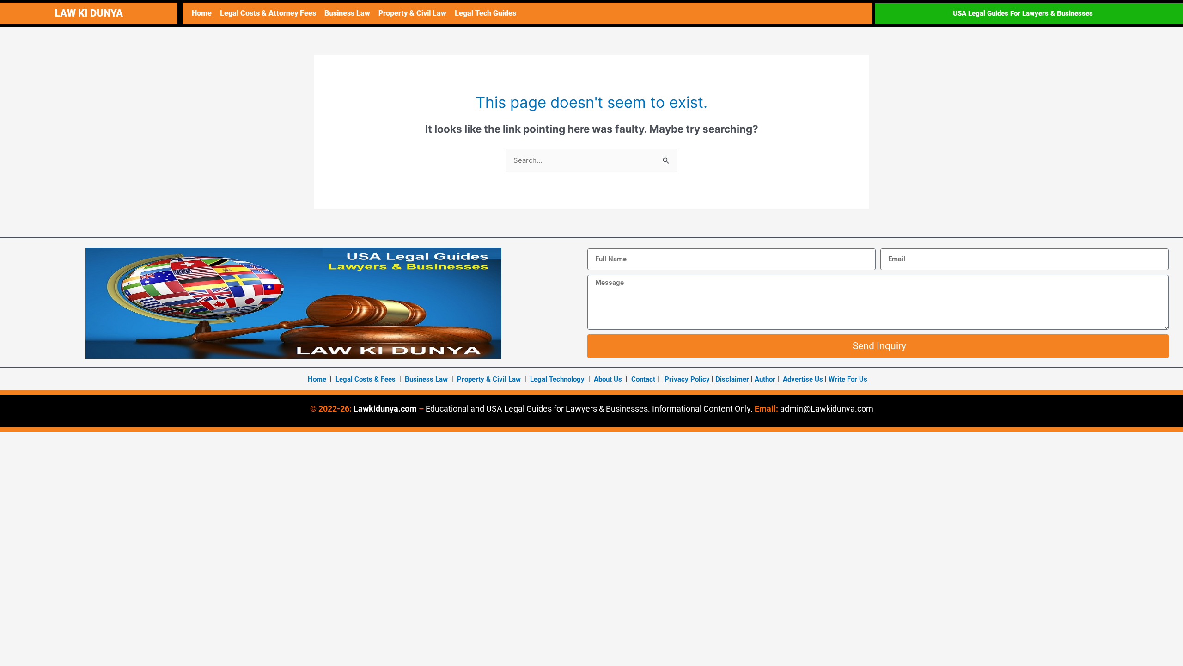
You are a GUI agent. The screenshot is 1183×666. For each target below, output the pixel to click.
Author (766, 379)
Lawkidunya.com (385, 408)
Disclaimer (732, 379)
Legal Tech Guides (485, 13)
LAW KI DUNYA (89, 13)
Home (202, 13)
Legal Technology (557, 379)
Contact (643, 379)
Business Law (347, 13)
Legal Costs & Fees (365, 379)
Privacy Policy (687, 379)
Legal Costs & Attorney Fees (268, 13)
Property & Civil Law (412, 13)
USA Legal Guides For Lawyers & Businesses (1023, 13)
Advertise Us (803, 379)
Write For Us (848, 379)
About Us (608, 379)
